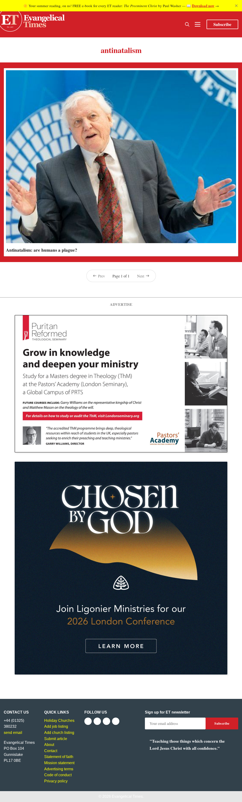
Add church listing (59, 733)
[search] (187, 24)
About (49, 745)
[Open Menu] (197, 24)
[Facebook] (88, 721)
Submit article (55, 739)
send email (13, 733)
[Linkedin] (115, 721)
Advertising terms (58, 769)
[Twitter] (97, 721)
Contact (50, 751)
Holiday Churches (59, 721)
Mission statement (59, 763)
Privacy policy (56, 781)
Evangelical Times (127, 796)
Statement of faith (58, 757)
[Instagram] (106, 721)
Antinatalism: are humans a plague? (41, 250)
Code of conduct (58, 775)
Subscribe (222, 24)
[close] (236, 5)
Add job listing (56, 726)
